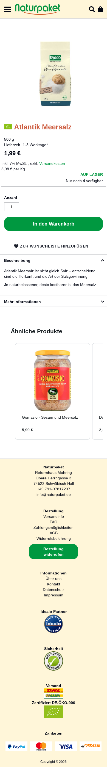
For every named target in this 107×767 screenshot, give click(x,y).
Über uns (53, 578)
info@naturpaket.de (53, 494)
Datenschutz (53, 589)
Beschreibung (17, 260)
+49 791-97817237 (53, 489)
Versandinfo (53, 516)
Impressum (53, 595)
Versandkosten (52, 163)
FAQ (53, 522)
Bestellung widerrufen (53, 552)
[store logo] (37, 9)
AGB (54, 533)
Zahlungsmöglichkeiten (53, 527)
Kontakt (53, 584)
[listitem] (52, 391)
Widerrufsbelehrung (53, 538)
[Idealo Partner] (53, 632)
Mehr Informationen (22, 301)
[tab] (53, 259)
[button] (9, 391)
